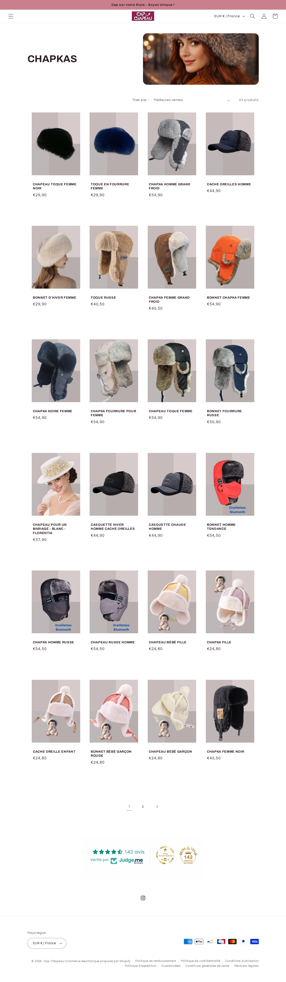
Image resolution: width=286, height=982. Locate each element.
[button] (11, 16)
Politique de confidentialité (200, 961)
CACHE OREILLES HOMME (229, 184)
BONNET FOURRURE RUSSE (224, 413)
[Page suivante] (157, 807)
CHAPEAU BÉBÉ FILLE (168, 642)
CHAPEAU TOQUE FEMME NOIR (55, 186)
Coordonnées (171, 966)
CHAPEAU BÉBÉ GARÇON (170, 751)
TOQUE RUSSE (103, 297)
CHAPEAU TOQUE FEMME (171, 411)
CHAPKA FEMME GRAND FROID (169, 300)
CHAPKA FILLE (219, 642)
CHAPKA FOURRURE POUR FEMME (113, 413)
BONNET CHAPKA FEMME (228, 297)
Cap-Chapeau (54, 961)
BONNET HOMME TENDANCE (221, 527)
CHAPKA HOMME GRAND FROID (170, 186)
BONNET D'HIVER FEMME (54, 297)
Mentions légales (246, 966)
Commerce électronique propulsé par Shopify (97, 961)
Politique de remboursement (155, 961)
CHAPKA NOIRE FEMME (52, 411)
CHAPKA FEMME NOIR (225, 751)
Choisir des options (172, 209)
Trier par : (140, 100)
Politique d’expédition (141, 966)
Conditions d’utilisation (242, 961)
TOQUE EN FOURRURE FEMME (110, 186)
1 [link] (129, 807)
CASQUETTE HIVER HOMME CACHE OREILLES (113, 527)
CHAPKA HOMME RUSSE (53, 642)
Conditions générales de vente (207, 966)
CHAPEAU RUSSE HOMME (113, 642)
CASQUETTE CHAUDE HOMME (167, 527)
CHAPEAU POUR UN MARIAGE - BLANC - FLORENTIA (50, 529)
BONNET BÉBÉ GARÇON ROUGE (111, 754)
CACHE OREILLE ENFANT (54, 751)
